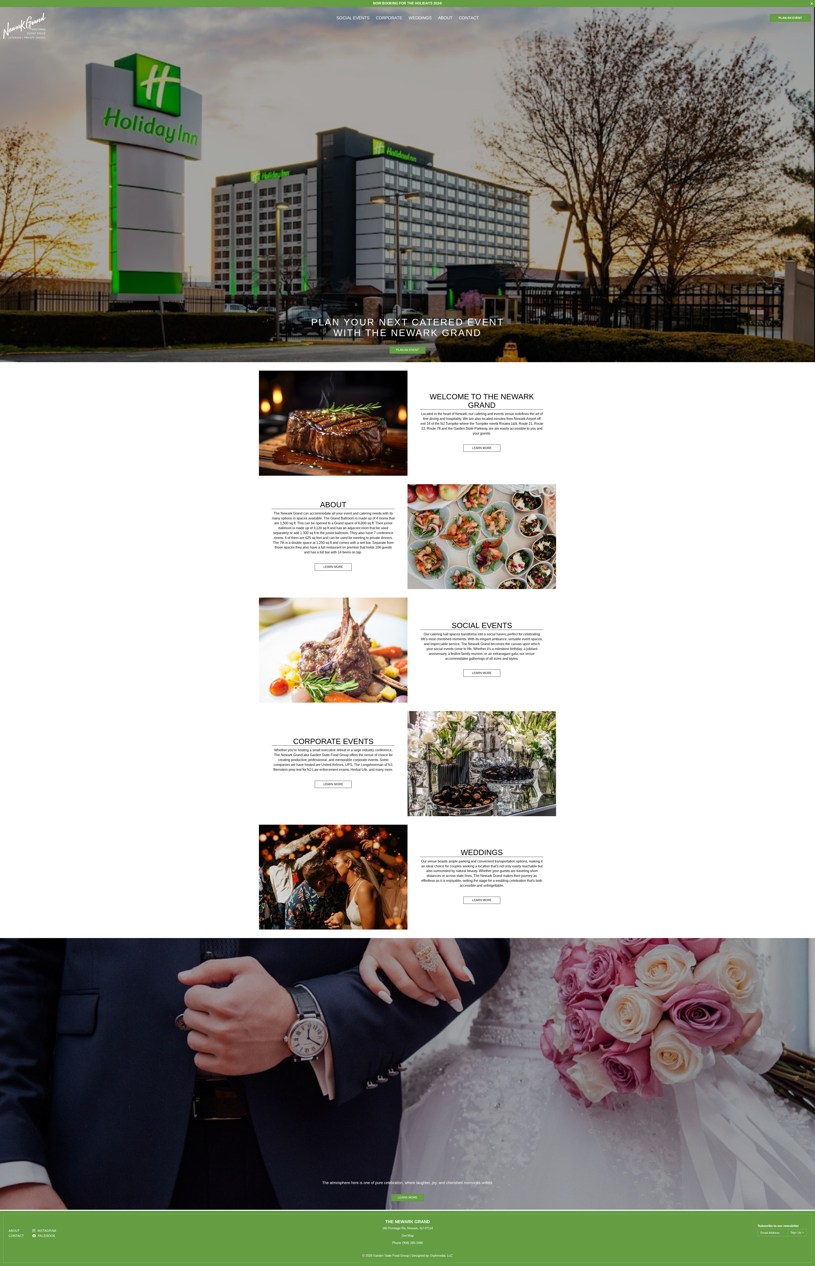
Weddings (420, 17)
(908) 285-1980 (412, 1243)
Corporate (389, 17)
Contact (469, 17)
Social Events (353, 17)
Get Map (408, 1235)
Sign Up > (797, 1232)
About (445, 17)
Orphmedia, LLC (441, 1255)
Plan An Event (790, 18)
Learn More (482, 448)
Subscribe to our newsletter (778, 1226)
